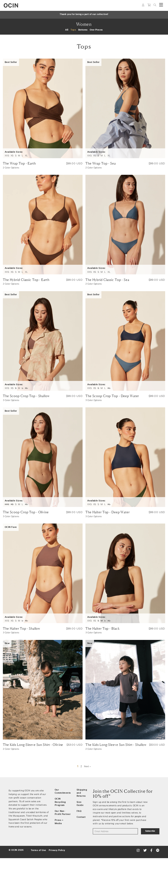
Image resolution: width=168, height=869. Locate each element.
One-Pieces (96, 30)
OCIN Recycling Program (60, 802)
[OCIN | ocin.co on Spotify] (157, 850)
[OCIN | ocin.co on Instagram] (139, 850)
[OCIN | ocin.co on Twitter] (145, 850)
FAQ (79, 811)
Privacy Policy (57, 850)
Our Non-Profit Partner (63, 813)
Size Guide (80, 804)
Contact (81, 817)
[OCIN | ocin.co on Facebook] (152, 850)
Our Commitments (63, 792)
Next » (87, 766)
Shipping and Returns (82, 793)
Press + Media (59, 822)
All (66, 30)
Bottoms (83, 30)
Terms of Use (38, 850)
